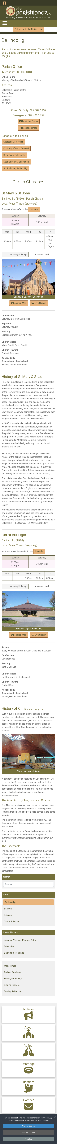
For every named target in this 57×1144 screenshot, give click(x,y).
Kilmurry (8, 915)
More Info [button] (28, 1139)
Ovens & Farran (11, 921)
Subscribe (9, 946)
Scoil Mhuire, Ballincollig (15, 168)
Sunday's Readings (13, 978)
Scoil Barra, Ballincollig (14, 155)
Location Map (19, 303)
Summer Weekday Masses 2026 (20, 940)
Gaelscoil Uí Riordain (13, 141)
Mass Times (10, 966)
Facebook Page (29, 128)
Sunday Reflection (12, 991)
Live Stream (40, 303)
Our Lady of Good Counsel (16, 148)
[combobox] (28, 884)
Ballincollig (10, 902)
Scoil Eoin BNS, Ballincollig (16, 161)
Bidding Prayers (12, 985)
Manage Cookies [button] (28, 1132)
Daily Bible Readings (14, 953)
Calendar (34, 209)
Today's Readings (12, 972)
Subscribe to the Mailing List (28, 29)
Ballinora (8, 908)
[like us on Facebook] (4, 3)
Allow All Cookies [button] (28, 1126)
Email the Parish (30, 121)
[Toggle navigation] (5, 23)
